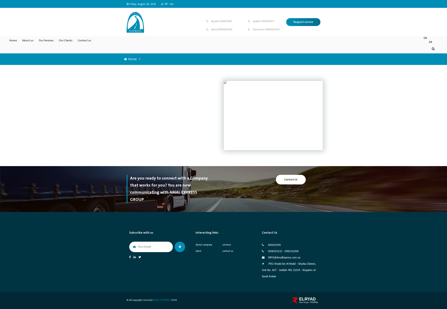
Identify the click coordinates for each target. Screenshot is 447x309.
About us (28, 40)
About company (204, 245)
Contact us (84, 40)
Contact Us (291, 179)
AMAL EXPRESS (162, 299)
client (198, 251)
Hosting (314, 302)
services (226, 245)
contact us (227, 251)
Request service (303, 22)
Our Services (46, 40)
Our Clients (65, 40)
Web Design (304, 302)
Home (13, 40)
